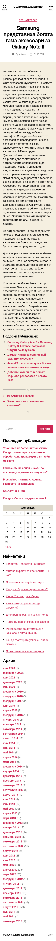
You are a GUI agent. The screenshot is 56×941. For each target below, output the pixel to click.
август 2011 (10, 907)
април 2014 (10, 757)
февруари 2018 (13, 696)
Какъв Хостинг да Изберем (22, 596)
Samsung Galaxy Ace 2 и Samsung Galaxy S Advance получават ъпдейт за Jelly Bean (29, 346)
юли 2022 (9, 677)
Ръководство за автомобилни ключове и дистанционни (24, 631)
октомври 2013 (12, 785)
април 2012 (10, 869)
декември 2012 (12, 832)
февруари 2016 (13, 715)
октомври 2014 (12, 729)
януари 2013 (11, 827)
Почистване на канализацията (25, 651)
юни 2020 (9, 687)
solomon (23, 54)
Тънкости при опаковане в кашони (27, 621)
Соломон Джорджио (28, 6)
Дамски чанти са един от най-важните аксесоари (27, 356)
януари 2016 (11, 720)
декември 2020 (12, 682)
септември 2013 (13, 790)
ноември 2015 (12, 724)
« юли (7, 546)
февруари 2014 (13, 766)
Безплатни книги (14, 491)
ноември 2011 (12, 893)
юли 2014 (9, 743)
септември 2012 (13, 846)
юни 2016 (9, 705)
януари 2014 (11, 771)
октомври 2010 (12, 921)
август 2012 (10, 851)
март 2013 (9, 818)
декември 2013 (12, 776)
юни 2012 (9, 860)
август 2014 (10, 738)
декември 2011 (12, 888)
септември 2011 (13, 902)
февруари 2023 (13, 673)
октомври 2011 (12, 898)
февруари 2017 (13, 701)
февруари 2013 (13, 823)
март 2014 (9, 762)
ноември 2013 (12, 780)
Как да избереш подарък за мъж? (24, 498)
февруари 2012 (13, 879)
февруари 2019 (13, 691)
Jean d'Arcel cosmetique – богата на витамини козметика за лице (29, 365)
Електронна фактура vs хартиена (27, 614)
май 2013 (8, 809)
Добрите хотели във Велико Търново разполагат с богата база (27, 376)
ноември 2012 (12, 837)
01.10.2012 (39, 54)
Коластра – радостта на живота (25, 564)
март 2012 (9, 874)
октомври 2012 (12, 841)
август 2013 (10, 795)
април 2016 (10, 710)
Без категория (28, 20)
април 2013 (10, 813)
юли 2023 (9, 668)
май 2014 (8, 752)
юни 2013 (9, 804)
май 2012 (8, 865)
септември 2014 (13, 734)
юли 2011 (9, 912)
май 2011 (8, 916)
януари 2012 (11, 884)
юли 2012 (9, 855)
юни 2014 (9, 748)
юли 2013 (9, 799)
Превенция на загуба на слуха (25, 582)
